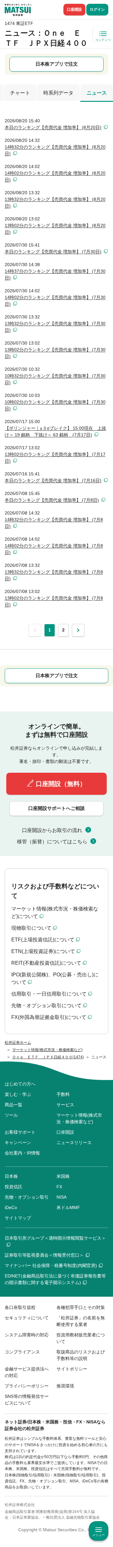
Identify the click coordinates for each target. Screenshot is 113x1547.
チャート (20, 93)
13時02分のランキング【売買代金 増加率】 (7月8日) (54, 601)
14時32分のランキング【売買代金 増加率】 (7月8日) (54, 523)
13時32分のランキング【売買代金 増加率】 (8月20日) (55, 202)
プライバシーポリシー (27, 1385)
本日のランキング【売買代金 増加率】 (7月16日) (53, 480)
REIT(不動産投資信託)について (46, 963)
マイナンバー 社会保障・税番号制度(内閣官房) (51, 1265)
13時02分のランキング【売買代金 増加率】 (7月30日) (55, 353)
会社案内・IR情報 (22, 1152)
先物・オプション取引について (46, 1005)
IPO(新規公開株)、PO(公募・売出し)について (55, 978)
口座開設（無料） (61, 783)
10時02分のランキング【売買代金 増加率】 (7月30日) (55, 405)
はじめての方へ (20, 1083)
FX (59, 1186)
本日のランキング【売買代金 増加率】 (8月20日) (53, 127)
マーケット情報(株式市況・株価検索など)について (54, 912)
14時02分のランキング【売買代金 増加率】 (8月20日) (55, 176)
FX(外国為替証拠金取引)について (48, 1017)
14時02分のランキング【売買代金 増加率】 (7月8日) (54, 549)
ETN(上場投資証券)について (43, 951)
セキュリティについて (27, 1317)
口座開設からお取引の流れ (52, 830)
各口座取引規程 (20, 1307)
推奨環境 (65, 1385)
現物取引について (31, 928)
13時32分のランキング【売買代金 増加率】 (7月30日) (55, 327)
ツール (11, 1115)
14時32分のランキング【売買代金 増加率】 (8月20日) (55, 150)
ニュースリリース (74, 1142)
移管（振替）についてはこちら (52, 841)
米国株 (63, 1176)
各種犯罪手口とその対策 (80, 1307)
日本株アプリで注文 (56, 64)
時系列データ (58, 93)
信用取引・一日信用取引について (49, 994)
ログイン (97, 9)
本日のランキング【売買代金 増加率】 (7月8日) (52, 500)
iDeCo (11, 1207)
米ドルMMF (68, 1207)
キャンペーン (18, 1142)
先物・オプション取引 (27, 1197)
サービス (65, 1104)
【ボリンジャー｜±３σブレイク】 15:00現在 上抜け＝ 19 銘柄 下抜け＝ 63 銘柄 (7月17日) (55, 431)
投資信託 (13, 1186)
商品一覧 (13, 1104)
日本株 (11, 1176)
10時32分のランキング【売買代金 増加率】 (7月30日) (55, 379)
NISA (61, 1197)
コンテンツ (103, 40)
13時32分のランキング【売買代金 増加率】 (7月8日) (54, 575)
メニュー (98, 1535)
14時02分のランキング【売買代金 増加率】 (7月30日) (55, 300)
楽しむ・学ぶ (18, 1094)
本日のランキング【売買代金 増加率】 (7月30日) (53, 251)
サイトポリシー (71, 1368)
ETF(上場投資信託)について (42, 939)
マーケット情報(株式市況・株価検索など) (79, 1118)
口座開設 (74, 9)
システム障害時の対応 (27, 1334)
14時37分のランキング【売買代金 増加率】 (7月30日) (55, 274)
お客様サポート (20, 1132)
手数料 (63, 1094)
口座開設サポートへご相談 (56, 808)
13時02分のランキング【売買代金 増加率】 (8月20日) (55, 229)
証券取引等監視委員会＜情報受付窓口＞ (44, 1255)
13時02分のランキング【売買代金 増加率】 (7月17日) (55, 457)
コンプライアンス (22, 1351)
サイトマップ (18, 1217)
